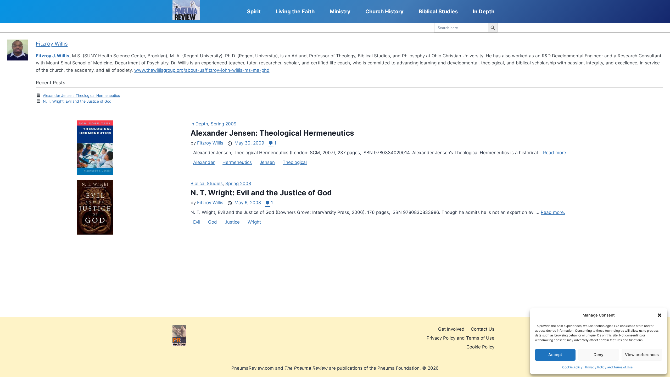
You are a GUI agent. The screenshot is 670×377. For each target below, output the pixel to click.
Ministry (340, 11)
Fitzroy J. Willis (52, 55)
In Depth (483, 11)
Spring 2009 (224, 123)
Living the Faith (295, 11)
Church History (384, 11)
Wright (254, 222)
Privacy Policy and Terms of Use (609, 367)
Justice (232, 222)
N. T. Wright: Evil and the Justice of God (77, 101)
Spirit (254, 11)
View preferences (642, 354)
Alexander (204, 162)
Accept (555, 354)
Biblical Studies (438, 11)
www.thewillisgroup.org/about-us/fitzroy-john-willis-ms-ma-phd (202, 70)
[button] (659, 315)
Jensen (267, 162)
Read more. (555, 152)
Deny (599, 354)
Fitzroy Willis (52, 43)
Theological (295, 162)
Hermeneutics (237, 162)
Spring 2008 (238, 183)
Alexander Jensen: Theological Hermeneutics (81, 95)
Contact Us (482, 329)
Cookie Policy (572, 367)
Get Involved (451, 329)
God (212, 222)
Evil (196, 222)
